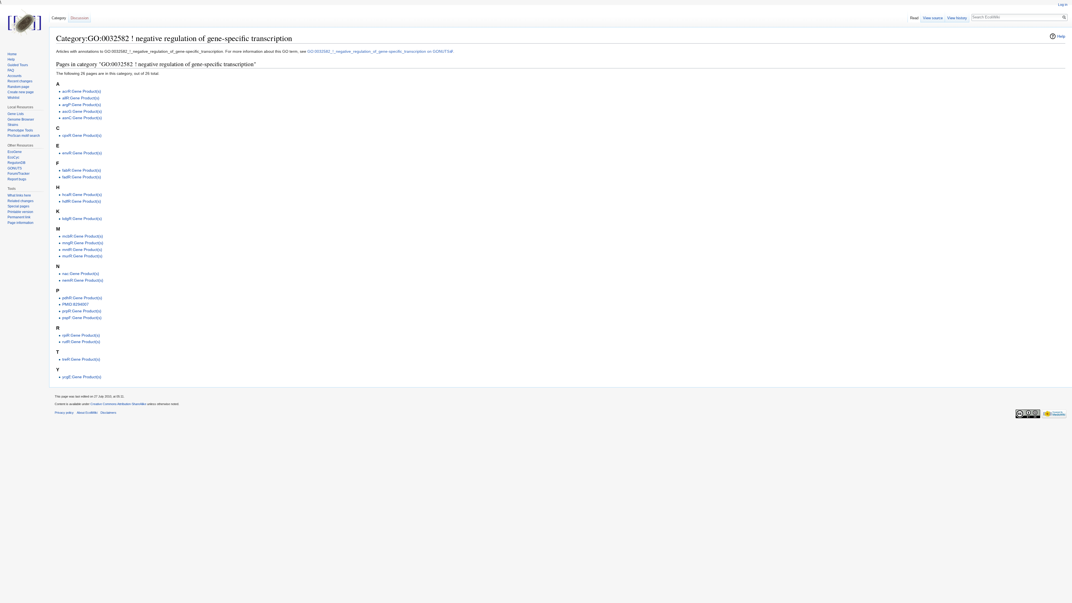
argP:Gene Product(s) (81, 104)
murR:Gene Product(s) (82, 256)
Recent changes (20, 81)
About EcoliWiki (87, 412)
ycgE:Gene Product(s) (81, 377)
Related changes (21, 201)
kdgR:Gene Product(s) (82, 218)
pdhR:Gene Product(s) (82, 298)
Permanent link (19, 217)
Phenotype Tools (20, 130)
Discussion (79, 18)
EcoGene (15, 152)
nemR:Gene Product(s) (82, 280)
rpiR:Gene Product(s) (81, 335)
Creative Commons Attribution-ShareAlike (118, 404)
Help (1061, 36)
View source (933, 18)
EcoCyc (13, 157)
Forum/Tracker (19, 174)
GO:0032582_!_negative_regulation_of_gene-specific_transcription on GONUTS (378, 51)
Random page (18, 87)
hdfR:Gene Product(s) (81, 201)
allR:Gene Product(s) (80, 98)
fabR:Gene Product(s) (81, 170)
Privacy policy (64, 412)
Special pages (18, 206)
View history (957, 18)
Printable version (20, 212)
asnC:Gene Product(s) (82, 118)
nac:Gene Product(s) (80, 273)
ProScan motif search (24, 136)
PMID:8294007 (75, 304)
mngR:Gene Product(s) (82, 243)
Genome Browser (21, 119)
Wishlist (13, 98)
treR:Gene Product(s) (81, 359)
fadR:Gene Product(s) (81, 177)
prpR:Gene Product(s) (81, 311)
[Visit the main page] (24, 22)
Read (914, 18)
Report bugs (17, 179)
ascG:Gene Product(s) (82, 111)
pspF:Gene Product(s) (82, 317)
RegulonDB (16, 163)
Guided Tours (18, 65)
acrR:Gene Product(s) (81, 91)
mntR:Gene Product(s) (82, 249)
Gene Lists (16, 114)
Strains (13, 125)
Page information (21, 223)
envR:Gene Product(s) (82, 153)
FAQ (11, 70)
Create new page (21, 92)
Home (12, 54)
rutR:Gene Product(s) (81, 341)
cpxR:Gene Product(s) (82, 135)
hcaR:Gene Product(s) (82, 194)
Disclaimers (108, 412)
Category (59, 18)
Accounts (14, 76)
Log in (1063, 5)
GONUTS (15, 168)
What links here (19, 195)
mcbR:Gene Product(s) (82, 236)
